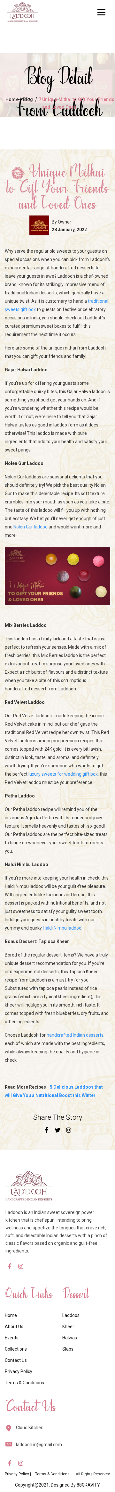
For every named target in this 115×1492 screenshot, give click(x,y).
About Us (14, 1326)
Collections (16, 1349)
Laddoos (71, 1315)
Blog (28, 99)
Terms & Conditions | (53, 1474)
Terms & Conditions (24, 1382)
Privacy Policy (18, 1371)
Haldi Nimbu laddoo (62, 928)
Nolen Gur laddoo (30, 526)
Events (12, 1337)
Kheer (68, 1326)
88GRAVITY (88, 1485)
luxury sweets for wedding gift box (63, 774)
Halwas (69, 1337)
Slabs (67, 1349)
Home (12, 99)
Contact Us (16, 1360)
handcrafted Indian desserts (75, 1035)
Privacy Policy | (18, 1474)
